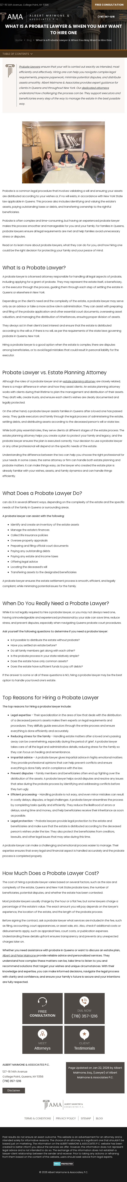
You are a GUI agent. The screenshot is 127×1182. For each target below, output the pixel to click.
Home (19, 40)
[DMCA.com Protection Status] (63, 1164)
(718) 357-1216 (106, 16)
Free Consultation (109, 5)
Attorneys (42, 1046)
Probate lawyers (29, 67)
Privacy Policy (66, 1118)
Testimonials (84, 1046)
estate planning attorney (79, 381)
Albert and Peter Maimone (19, 955)
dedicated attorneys (95, 88)
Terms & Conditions (37, 1118)
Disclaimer (13, 1090)
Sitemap (86, 1118)
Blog (29, 40)
